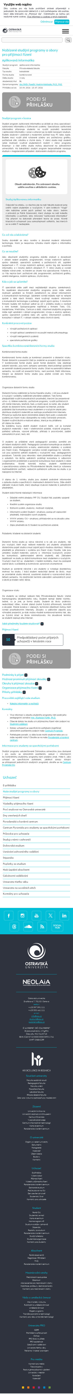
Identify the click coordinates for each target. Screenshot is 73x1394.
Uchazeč (10, 777)
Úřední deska (36, 1154)
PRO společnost (36, 1342)
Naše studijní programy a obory (21, 791)
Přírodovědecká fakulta (36, 1095)
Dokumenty (36, 1145)
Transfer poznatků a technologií (36, 1314)
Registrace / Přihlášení (37, 1258)
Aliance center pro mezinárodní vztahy (36, 1283)
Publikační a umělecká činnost (36, 1305)
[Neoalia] (37, 983)
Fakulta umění (37, 1086)
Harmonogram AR (36, 1221)
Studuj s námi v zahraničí (17, 839)
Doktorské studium (13, 846)
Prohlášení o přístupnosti (36, 1333)
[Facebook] (8, 915)
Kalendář (36, 1151)
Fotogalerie (36, 1148)
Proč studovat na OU (36, 1191)
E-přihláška (9, 785)
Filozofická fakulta (36, 1089)
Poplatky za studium (14, 864)
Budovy (36, 1157)
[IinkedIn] (64, 915)
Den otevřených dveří (36, 1194)
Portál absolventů (36, 1255)
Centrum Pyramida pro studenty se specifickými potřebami (36, 828)
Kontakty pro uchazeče (16, 894)
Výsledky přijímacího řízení (18, 803)
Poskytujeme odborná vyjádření (36, 1370)
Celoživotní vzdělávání (15, 876)
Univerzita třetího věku (15, 882)
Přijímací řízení (11, 797)
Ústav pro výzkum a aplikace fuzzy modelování (36, 1098)
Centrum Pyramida (53, 731)
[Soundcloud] (28, 926)
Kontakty (36, 1160)
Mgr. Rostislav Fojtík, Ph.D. (43, 718)
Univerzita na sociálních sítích (19, 888)
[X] (50, 915)
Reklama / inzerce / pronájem (36, 1351)
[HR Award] (37, 1062)
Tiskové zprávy (36, 1367)
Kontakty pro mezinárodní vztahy (37, 1289)
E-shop (37, 1336)
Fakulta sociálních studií (37, 1080)
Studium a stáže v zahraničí (36, 1224)
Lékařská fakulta (37, 1092)
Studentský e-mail (36, 1215)
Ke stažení (36, 1376)
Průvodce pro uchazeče (16, 834)
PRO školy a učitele (36, 1339)
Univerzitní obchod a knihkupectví (36, 1114)
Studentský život (36, 1196)
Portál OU (37, 1213)
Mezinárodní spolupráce (36, 1277)
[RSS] (42, 926)
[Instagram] (22, 915)
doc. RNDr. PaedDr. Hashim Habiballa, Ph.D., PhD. (40, 84)
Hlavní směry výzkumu (36, 1302)
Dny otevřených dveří (15, 815)
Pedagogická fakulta (36, 1083)
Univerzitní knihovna (36, 1111)
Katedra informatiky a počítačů (24, 704)
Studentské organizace (36, 1239)
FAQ (36, 1261)
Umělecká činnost (36, 1308)
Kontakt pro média (36, 1364)
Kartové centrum (36, 1126)
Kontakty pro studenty (36, 1242)
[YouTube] (36, 915)
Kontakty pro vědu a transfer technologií (37, 1317)
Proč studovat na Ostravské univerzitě (24, 809)
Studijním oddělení (18, 724)
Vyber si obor (36, 1176)
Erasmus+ (37, 1280)
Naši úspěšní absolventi (16, 870)
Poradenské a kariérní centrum (20, 821)
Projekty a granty (36, 1311)
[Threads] (14, 926)
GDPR (36, 1330)
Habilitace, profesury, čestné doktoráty (37, 1286)
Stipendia (8, 858)
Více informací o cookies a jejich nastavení (47, 17)
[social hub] (57, 926)
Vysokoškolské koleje (36, 1120)
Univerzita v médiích (36, 1373)
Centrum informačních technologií (36, 1123)
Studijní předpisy (36, 1236)
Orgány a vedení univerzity (36, 1142)
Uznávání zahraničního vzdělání (21, 852)
